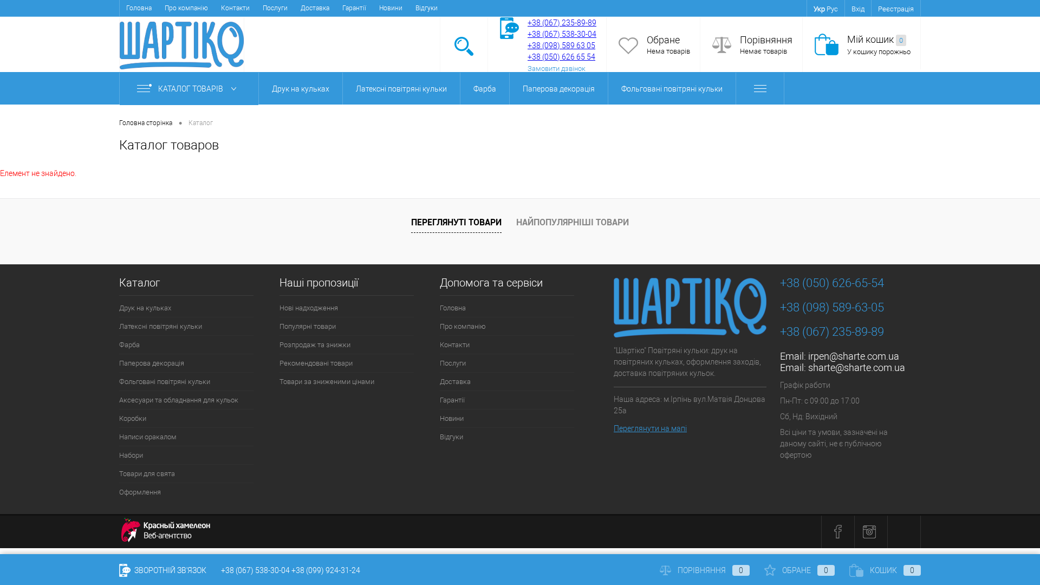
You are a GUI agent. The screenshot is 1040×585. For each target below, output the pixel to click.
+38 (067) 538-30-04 (255, 570)
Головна (139, 8)
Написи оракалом (148, 437)
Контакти (235, 8)
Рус (832, 9)
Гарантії (354, 8)
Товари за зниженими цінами (327, 382)
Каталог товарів (191, 88)
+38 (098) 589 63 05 (561, 45)
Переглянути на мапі (650, 428)
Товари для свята (147, 474)
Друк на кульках (300, 88)
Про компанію (186, 8)
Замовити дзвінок (557, 68)
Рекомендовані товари (316, 363)
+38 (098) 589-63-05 (832, 307)
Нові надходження (309, 308)
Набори (131, 455)
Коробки (132, 418)
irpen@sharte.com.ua (853, 356)
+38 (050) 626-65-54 (832, 283)
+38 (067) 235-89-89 (562, 22)
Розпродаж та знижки (315, 345)
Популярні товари (308, 326)
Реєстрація (896, 9)
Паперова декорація (559, 88)
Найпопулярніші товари (572, 222)
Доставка (315, 8)
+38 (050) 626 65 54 (561, 57)
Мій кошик (875, 39)
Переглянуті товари (456, 222)
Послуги (275, 8)
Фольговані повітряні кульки (672, 88)
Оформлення (140, 492)
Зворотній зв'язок (169, 570)
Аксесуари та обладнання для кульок (178, 400)
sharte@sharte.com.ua (856, 367)
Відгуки (426, 8)
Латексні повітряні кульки (401, 88)
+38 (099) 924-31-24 (325, 570)
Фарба (484, 88)
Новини (390, 8)
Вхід (857, 9)
